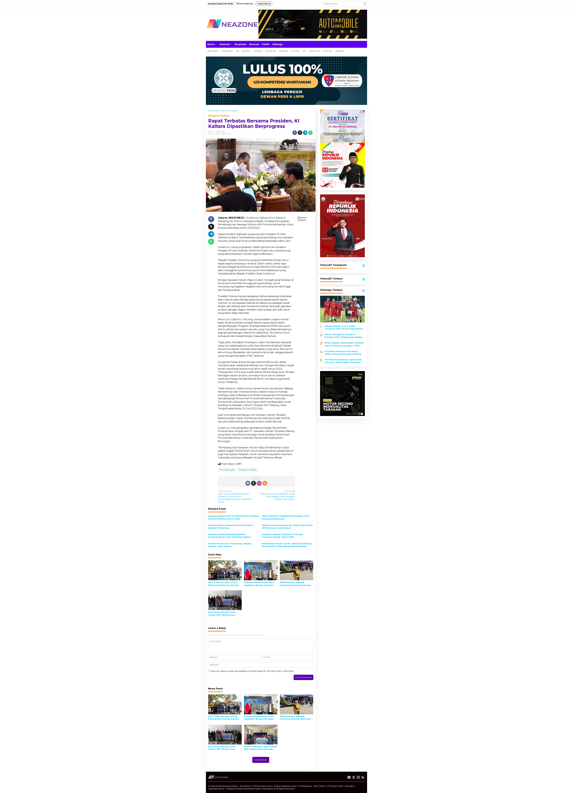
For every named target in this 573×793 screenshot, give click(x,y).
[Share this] (294, 132)
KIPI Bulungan (227, 469)
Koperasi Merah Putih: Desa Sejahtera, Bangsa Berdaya (259, 583)
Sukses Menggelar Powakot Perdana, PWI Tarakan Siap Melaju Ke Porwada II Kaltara (343, 335)
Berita (210, 134)
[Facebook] (247, 483)
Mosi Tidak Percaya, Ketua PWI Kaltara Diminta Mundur (223, 583)
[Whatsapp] (310, 132)
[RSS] (264, 483)
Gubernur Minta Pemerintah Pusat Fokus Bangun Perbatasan (230, 526)
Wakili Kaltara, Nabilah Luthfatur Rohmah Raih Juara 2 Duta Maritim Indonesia (296, 583)
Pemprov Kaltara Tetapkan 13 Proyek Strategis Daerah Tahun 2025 (282, 535)
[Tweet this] (300, 132)
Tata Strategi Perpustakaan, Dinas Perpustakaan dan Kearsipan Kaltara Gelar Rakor (277, 495)
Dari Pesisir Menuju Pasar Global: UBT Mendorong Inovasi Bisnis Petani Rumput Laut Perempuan (224, 613)
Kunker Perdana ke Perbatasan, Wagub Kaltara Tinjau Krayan (229, 544)
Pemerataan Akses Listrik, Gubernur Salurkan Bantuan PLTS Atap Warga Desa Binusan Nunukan (287, 545)
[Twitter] (253, 483)
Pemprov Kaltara (218, 115)
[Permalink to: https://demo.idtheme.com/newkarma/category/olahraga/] (363, 290)
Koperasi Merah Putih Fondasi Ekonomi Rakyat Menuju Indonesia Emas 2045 (233, 517)
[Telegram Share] (305, 132)
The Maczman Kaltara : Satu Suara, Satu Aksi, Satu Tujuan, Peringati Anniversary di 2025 (343, 361)
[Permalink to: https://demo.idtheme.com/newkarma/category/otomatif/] (363, 266)
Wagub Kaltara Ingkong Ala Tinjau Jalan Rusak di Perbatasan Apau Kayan (287, 526)
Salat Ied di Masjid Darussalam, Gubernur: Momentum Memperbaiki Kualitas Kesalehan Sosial (235, 496)
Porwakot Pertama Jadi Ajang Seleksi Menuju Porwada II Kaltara (343, 352)
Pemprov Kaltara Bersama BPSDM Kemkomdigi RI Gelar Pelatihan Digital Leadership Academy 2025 (229, 535)
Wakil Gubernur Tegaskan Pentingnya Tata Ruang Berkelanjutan (285, 517)
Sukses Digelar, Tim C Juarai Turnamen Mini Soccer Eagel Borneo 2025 (344, 327)
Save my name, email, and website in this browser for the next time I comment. (252, 671)
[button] (364, 3)
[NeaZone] (232, 24)
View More (261, 759)
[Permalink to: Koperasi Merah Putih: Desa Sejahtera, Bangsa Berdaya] (261, 570)
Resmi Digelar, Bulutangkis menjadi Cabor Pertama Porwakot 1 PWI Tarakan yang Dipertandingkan (344, 344)
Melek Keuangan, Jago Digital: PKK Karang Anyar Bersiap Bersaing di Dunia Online (260, 747)
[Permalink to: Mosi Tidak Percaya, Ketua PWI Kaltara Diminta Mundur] (225, 570)
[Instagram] (259, 483)
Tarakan (217, 134)
